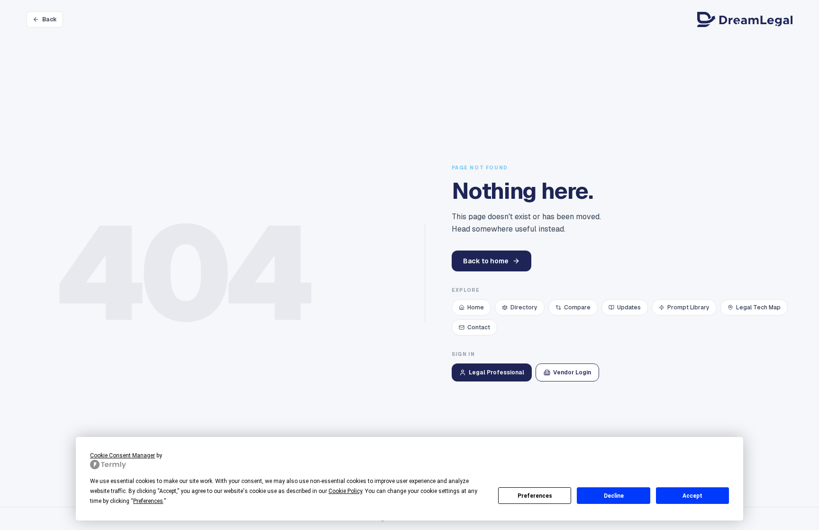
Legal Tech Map (758, 307)
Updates (629, 307)
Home (475, 307)
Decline (614, 496)
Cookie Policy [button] (345, 491)
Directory (523, 307)
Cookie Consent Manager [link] (122, 455)
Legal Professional (496, 372)
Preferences (535, 496)
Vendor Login (572, 372)
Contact (478, 327)
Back (49, 19)
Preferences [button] (148, 501)
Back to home (486, 261)
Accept (692, 496)
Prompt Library (688, 307)
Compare (577, 307)
